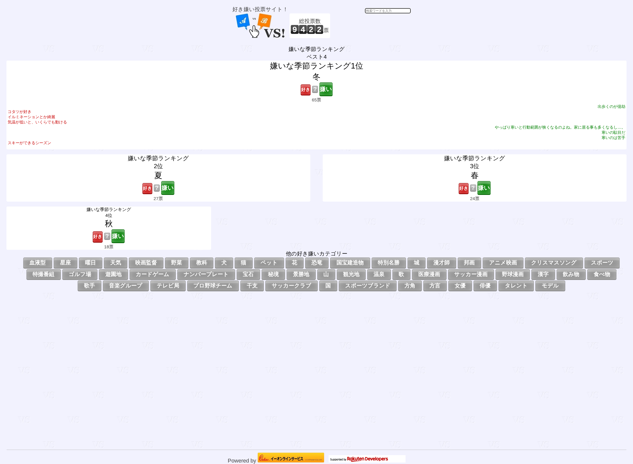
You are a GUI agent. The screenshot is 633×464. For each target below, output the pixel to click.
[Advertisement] (371, 25)
